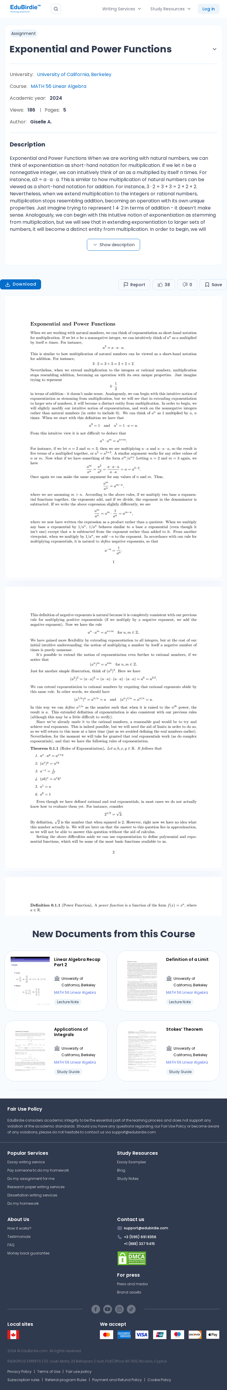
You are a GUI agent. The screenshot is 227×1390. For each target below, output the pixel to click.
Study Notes (128, 1178)
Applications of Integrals (71, 1032)
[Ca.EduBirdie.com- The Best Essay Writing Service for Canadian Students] (13, 1337)
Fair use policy (79, 1371)
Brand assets (129, 1292)
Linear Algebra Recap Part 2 (77, 962)
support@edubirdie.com (134, 1132)
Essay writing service (26, 1161)
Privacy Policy (19, 1371)
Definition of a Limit (187, 959)
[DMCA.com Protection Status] (168, 1258)
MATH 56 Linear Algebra (58, 86)
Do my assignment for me (30, 1178)
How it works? (19, 1228)
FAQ (10, 1244)
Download (24, 284)
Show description (117, 245)
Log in (208, 9)
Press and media (132, 1283)
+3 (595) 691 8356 (140, 1236)
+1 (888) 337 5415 (139, 1243)
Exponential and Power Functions (90, 49)
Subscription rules (23, 1379)
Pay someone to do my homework (38, 1170)
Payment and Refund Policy (117, 1379)
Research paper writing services (36, 1186)
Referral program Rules (66, 1379)
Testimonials (19, 1236)
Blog (121, 1170)
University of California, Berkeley (74, 74)
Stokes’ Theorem (184, 1029)
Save (217, 285)
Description (27, 144)
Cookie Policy (159, 1379)
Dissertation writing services (32, 1195)
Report (137, 285)
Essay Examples (131, 1161)
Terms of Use (48, 1371)
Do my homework (23, 1203)
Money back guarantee (28, 1253)
